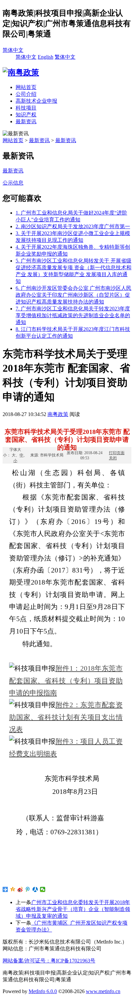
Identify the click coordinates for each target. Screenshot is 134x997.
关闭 (113, 458)
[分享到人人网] (35, 889)
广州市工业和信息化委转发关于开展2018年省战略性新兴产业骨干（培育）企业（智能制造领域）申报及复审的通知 (73, 909)
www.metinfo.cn (103, 991)
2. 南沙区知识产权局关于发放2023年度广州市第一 (73, 226)
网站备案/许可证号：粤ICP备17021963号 (49, 960)
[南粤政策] (21, 72)
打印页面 (117, 453)
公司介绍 (26, 94)
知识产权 (26, 114)
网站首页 (26, 87)
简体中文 (13, 50)
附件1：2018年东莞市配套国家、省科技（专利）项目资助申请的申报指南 (66, 680)
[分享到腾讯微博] (28, 889)
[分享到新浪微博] (20, 889)
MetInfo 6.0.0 (43, 991)
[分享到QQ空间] (13, 889)
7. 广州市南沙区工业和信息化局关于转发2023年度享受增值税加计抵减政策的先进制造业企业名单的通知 (73, 315)
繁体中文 (65, 57)
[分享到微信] (43, 889)
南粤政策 (57, 414)
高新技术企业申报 (36, 101)
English (45, 57)
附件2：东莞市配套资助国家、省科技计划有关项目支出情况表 (66, 717)
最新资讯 (26, 121)
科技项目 (26, 108)
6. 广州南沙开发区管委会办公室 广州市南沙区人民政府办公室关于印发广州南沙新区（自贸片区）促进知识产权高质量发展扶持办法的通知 (73, 295)
